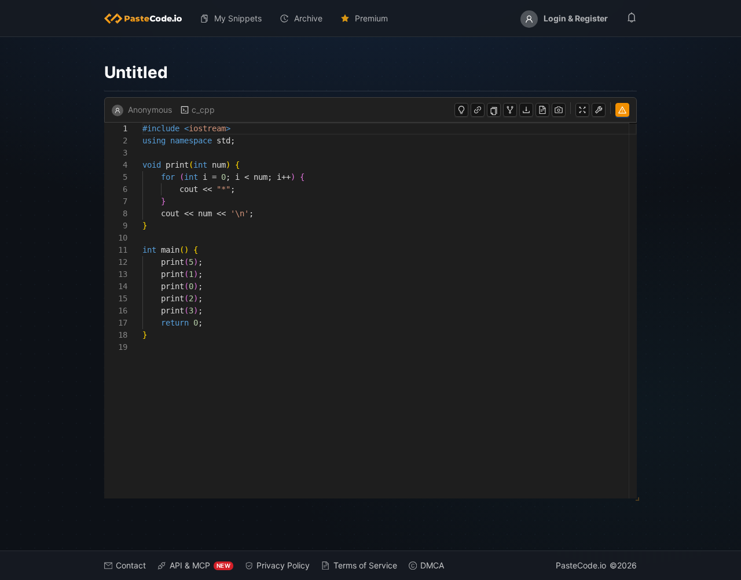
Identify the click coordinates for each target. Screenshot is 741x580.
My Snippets (238, 18)
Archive (308, 18)
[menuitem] (147, 18)
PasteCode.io (581, 565)
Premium (371, 18)
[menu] (370, 18)
